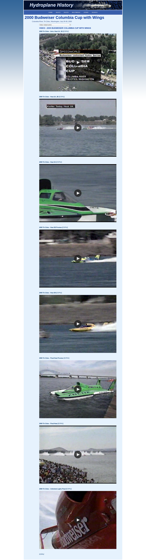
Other (86, 12)
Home (51, 12)
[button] (78, 62)
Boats (58, 12)
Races (66, 12)
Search (95, 12)
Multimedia (76, 12)
